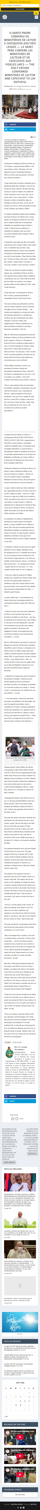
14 (25, 1401)
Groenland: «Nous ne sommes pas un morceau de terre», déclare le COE (18, 1299)
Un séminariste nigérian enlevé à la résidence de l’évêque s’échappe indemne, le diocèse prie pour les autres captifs (19, 1372)
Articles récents (17, 1042)
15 (29, 1401)
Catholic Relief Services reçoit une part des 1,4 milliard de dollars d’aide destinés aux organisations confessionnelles (18, 1357)
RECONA (34, 1504)
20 (20, 1405)
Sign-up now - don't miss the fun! (20, 2)
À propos (7, 1042)
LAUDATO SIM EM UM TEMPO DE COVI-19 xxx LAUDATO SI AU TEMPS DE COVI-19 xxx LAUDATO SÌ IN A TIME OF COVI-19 (20, 1233)
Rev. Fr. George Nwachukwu (20, 86)
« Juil (6, 1416)
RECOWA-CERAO (16, 1504)
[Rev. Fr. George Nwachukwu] (9, 1057)
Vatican (20, 89)
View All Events (20, 1494)
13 (20, 1401)
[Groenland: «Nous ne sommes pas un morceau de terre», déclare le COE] (20, 1286)
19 (16, 1405)
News (15, 89)
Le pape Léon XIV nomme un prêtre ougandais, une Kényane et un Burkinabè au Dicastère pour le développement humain (20, 1348)
